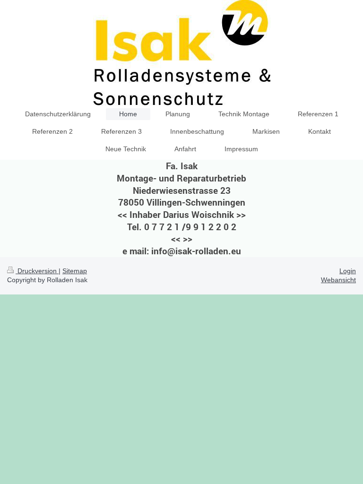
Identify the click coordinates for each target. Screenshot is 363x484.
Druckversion (37, 271)
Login (347, 271)
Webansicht (338, 280)
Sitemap (74, 271)
